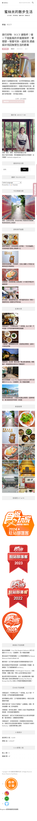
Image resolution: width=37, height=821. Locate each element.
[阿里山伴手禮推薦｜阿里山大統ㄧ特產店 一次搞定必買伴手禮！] (10, 468)
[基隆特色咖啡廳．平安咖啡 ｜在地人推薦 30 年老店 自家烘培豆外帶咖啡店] (10, 435)
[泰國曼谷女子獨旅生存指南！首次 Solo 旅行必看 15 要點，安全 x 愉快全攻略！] (27, 468)
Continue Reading (16, 101)
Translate (15, 185)
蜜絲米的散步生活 (18, 12)
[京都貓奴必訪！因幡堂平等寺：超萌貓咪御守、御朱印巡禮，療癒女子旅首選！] (10, 485)
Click (35, 190)
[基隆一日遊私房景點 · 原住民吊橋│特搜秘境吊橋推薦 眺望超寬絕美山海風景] (10, 419)
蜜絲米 (12, 48)
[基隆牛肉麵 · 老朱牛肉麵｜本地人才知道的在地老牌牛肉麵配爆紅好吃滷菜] (27, 435)
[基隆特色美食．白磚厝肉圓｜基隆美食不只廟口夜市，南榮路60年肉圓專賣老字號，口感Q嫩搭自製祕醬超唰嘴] (27, 419)
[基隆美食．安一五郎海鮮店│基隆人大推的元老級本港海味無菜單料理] (27, 485)
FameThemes (14, 774)
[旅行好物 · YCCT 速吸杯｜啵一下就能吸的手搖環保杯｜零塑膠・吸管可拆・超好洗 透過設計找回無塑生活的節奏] (18, 65)
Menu (6, 3)
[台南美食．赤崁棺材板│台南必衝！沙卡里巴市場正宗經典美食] (10, 452)
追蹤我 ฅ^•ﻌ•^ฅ (18, 498)
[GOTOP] (6, 803)
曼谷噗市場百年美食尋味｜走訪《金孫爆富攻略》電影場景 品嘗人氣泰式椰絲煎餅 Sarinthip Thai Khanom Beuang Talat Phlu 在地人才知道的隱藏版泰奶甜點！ (18, 679)
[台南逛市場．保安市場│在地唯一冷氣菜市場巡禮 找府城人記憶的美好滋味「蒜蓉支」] (27, 452)
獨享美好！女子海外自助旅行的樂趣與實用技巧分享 (17, 661)
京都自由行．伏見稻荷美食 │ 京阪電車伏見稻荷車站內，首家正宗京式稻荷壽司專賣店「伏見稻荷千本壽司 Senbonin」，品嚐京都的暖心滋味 (18, 723)
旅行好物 (5, 48)
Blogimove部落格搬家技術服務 (9, 809)
